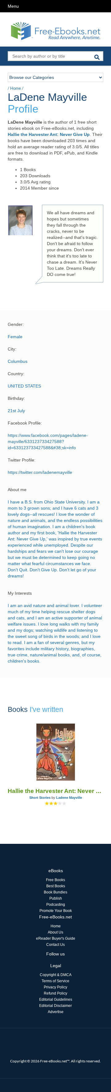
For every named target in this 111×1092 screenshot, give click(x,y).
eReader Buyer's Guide (55, 938)
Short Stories (40, 797)
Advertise (56, 1012)
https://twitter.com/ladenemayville (40, 472)
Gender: (16, 324)
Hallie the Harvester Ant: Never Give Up (49, 134)
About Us (55, 932)
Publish (55, 898)
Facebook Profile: (25, 423)
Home (15, 88)
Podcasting (55, 904)
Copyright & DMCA (56, 975)
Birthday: (16, 398)
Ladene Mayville (69, 797)
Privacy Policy (55, 987)
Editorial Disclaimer (55, 1006)
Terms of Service (55, 981)
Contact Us (55, 944)
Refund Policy (55, 993)
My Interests (20, 593)
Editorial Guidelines (55, 999)
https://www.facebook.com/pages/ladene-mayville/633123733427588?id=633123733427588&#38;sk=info (48, 441)
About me (17, 489)
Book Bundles (55, 892)
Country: (16, 373)
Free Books (55, 880)
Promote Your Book (55, 911)
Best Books (55, 886)
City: (12, 349)
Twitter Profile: (21, 460)
